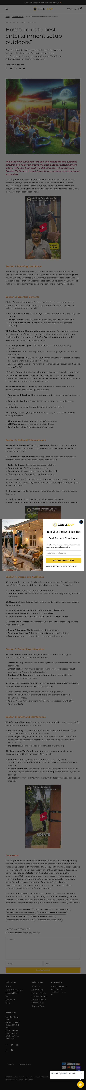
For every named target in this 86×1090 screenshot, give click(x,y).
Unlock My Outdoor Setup (63, 560)
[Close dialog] (81, 522)
